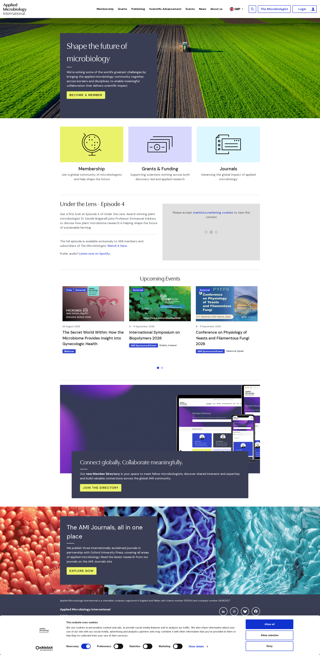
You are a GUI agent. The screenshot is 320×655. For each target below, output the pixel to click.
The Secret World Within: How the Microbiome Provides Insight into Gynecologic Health (93, 338)
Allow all (269, 624)
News (202, 9)
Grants (122, 9)
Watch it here (117, 246)
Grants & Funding (160, 169)
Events (190, 9)
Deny (269, 646)
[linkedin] (223, 611)
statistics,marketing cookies (213, 213)
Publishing (138, 9)
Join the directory (100, 488)
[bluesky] (245, 611)
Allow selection (269, 635)
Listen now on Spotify (94, 254)
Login (302, 9)
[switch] (118, 646)
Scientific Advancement (165, 9)
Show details (196, 646)
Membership (105, 9)
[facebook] (256, 611)
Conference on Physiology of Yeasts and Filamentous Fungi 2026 (222, 338)
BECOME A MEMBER (86, 95)
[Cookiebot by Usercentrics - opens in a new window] (44, 648)
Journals (228, 169)
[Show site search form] (252, 9)
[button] (158, 368)
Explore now (82, 571)
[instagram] (234, 611)
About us (216, 9)
